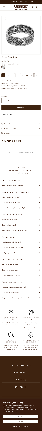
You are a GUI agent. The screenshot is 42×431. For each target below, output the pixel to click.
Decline (20, 421)
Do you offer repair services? (11, 292)
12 (36, 75)
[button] (4, 7)
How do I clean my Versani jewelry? (13, 208)
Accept (20, 416)
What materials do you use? (11, 197)
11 (31, 75)
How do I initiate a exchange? (11, 275)
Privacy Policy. (11, 411)
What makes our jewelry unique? (12, 185)
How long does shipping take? (11, 242)
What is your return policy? (10, 264)
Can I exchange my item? (10, 270)
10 (27, 75)
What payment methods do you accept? (14, 230)
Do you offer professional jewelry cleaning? (15, 298)
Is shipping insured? (8, 253)
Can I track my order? (9, 225)
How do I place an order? (10, 219)
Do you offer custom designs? (11, 202)
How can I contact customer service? (14, 287)
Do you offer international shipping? (13, 247)
